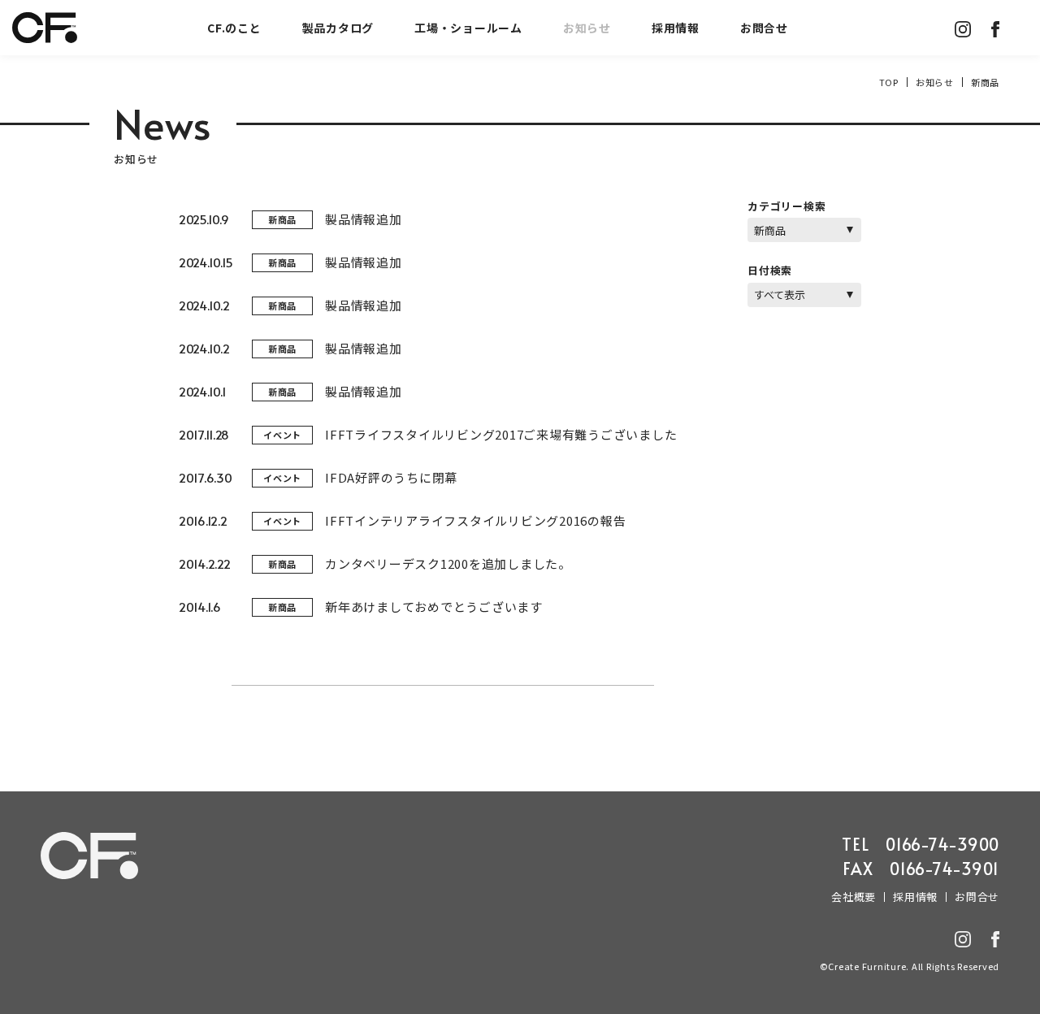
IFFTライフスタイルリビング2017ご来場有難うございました (501, 434)
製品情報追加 (363, 219)
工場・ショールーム (468, 28)
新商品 (282, 219)
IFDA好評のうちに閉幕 (391, 477)
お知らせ (587, 28)
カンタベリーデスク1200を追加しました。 (448, 563)
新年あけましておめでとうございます (434, 606)
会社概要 (853, 896)
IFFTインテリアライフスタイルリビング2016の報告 (475, 520)
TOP (889, 82)
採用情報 (676, 28)
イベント (282, 434)
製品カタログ (338, 28)
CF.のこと (234, 28)
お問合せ (764, 28)
